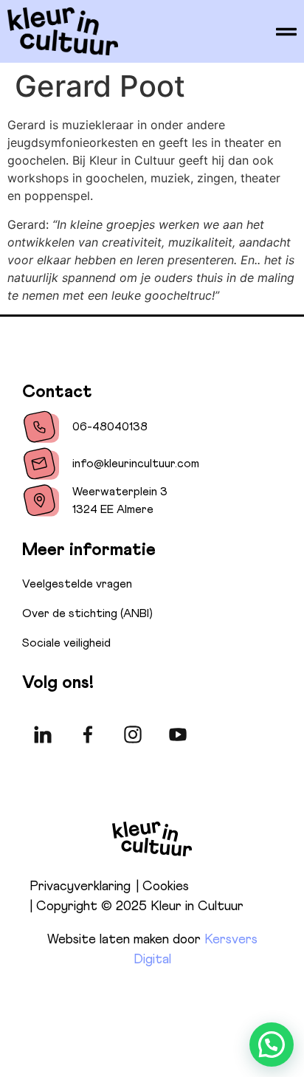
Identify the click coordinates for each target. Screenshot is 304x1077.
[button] (271, 1044)
